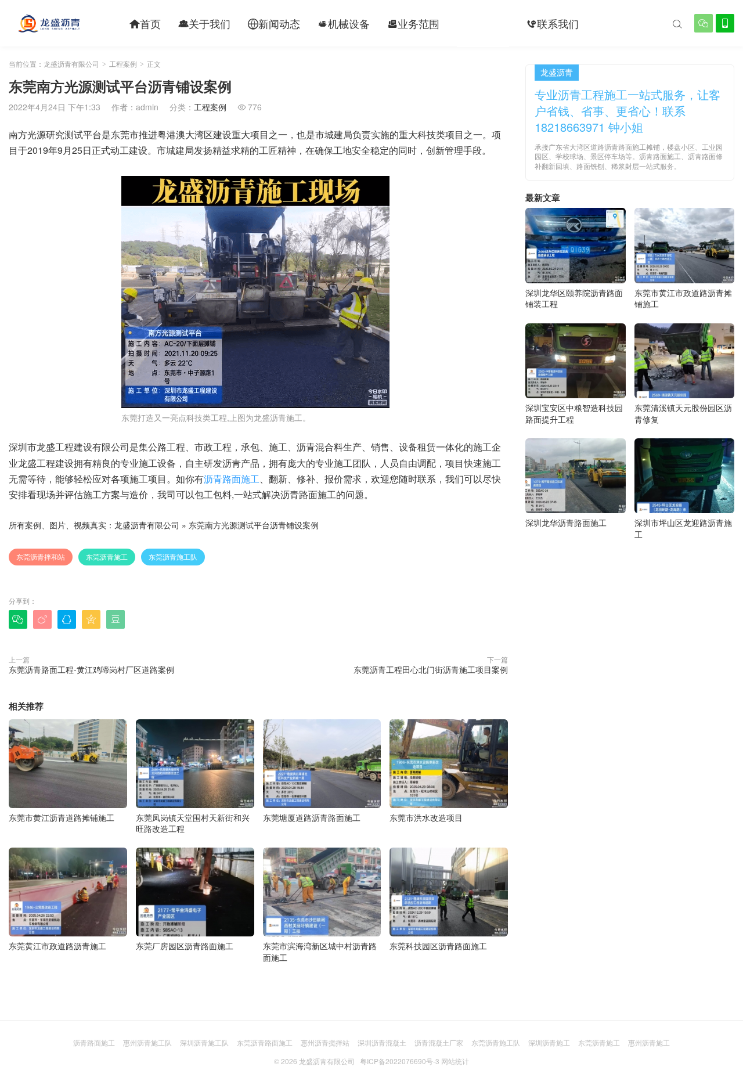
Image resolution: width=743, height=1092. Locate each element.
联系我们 (552, 23)
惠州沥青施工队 (147, 1042)
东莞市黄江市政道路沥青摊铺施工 (683, 298)
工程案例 (483, 23)
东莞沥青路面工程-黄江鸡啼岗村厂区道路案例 (91, 669)
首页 (145, 23)
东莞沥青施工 (107, 556)
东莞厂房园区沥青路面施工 (184, 946)
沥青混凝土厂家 (438, 1042)
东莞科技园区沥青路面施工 (438, 946)
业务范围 (413, 23)
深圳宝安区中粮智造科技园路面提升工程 (574, 413)
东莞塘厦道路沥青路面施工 (311, 817)
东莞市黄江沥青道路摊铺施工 (61, 817)
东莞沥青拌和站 (40, 556)
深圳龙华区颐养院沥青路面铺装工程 (574, 298)
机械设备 (344, 23)
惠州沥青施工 (649, 1042)
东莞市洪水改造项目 (426, 817)
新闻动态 (274, 23)
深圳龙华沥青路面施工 (566, 522)
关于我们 (204, 23)
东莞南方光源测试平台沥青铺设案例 (254, 525)
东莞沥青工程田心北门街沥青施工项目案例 (431, 669)
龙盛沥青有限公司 (71, 64)
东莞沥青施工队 (173, 556)
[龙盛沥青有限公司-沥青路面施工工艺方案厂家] (49, 23)
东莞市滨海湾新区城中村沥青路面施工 (320, 951)
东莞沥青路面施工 (265, 1042)
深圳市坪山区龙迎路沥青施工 (683, 528)
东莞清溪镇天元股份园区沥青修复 (683, 413)
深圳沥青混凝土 (382, 1042)
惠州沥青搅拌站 (325, 1042)
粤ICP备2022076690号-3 (399, 1061)
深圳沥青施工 (549, 1042)
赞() (484, 619)
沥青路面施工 (231, 478)
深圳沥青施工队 (204, 1042)
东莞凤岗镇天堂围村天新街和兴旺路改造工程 (193, 823)
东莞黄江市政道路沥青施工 (57, 946)
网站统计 (455, 1061)
